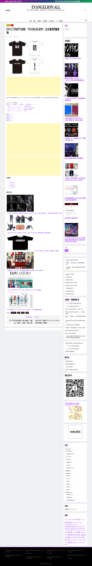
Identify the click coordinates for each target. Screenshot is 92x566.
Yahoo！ (76, 529)
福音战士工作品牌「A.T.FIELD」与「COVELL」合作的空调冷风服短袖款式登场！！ (74, 80)
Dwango (74, 519)
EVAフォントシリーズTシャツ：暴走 (17, 111)
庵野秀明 (70, 535)
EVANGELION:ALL (46, 7)
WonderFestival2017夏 (70, 528)
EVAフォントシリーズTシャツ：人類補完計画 (19, 106)
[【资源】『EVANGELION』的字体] (71, 56)
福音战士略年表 (69, 361)
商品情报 (8, 25)
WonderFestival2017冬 (80, 526)
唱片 (75, 532)
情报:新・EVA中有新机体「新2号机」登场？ (75, 327)
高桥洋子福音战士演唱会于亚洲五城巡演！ (74, 158)
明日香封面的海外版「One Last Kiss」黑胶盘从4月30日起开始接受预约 (75, 199)
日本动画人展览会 (76, 537)
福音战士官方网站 (70, 274)
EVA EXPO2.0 (82, 519)
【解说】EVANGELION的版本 (72, 260)
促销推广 (69, 462)
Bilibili (45, 21)
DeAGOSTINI (70, 519)
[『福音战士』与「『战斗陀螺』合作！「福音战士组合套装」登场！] (71, 136)
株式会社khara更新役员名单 (71, 218)
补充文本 (68, 268)
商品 (27, 312)
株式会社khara (69, 277)
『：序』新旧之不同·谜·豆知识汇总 (73, 303)
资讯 (12, 25)
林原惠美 (72, 540)
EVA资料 (68, 494)
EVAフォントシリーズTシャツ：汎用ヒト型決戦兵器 (21, 107)
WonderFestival (70, 526)
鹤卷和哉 (66, 544)
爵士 (82, 540)
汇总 (68, 478)
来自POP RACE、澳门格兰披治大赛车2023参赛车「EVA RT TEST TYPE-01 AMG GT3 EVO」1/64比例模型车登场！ (64, 1)
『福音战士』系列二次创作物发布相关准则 (75, 267)
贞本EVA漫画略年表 (70, 364)
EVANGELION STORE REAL (71, 282)
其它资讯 (69, 451)
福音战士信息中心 (70, 279)
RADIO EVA (68, 285)
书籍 (68, 481)
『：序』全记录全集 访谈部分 (72, 346)
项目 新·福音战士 (83, 542)
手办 (68, 456)
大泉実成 (82, 532)
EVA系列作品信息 (70, 291)
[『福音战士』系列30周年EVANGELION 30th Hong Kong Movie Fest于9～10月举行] (71, 176)
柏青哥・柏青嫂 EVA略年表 (72, 369)
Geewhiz (73, 522)
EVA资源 (68, 497)
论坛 (34, 21)
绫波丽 (69, 542)
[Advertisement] (33, 86)
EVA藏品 (68, 473)
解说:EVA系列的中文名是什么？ (73, 330)
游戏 (68, 459)
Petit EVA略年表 (69, 366)
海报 (68, 489)
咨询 (73, 532)
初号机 (69, 532)
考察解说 (68, 470)
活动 (68, 465)
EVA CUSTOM (74, 285)
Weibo (39, 21)
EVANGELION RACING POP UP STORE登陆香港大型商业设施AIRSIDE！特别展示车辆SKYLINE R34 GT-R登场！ (75, 240)
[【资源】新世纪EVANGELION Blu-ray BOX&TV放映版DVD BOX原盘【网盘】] (71, 116)
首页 (31, 21)
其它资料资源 (70, 500)
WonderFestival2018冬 (80, 528)
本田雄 (68, 540)
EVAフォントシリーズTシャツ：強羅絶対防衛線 (20, 109)
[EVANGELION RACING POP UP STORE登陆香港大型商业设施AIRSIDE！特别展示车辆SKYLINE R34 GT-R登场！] (71, 236)
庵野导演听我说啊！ (70, 351)
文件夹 (76, 535)
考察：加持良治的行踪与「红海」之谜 (74, 309)
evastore (13, 312)
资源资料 (68, 492)
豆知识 (78, 542)
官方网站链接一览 (70, 288)
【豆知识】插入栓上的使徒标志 (73, 324)
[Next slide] (86, 1)
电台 (66, 25)
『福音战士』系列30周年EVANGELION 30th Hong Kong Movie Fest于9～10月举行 (75, 179)
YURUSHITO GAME (72, 403)
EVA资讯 (68, 468)
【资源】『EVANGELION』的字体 (73, 58)
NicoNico (67, 524)
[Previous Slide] (84, 1)
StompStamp (77, 524)
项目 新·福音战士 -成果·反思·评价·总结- (74, 343)
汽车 (75, 540)
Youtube (51, 21)
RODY (73, 524)
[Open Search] (85, 10)
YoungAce (81, 529)
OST (71, 524)
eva (19, 312)
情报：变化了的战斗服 (71, 333)
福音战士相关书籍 (70, 293)
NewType (80, 522)
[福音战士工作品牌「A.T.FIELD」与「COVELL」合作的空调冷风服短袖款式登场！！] (71, 76)
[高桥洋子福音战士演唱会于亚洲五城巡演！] (71, 156)
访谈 (73, 542)
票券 (68, 484)
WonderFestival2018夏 (70, 529)
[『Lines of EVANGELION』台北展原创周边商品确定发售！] (71, 96)
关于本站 (60, 21)
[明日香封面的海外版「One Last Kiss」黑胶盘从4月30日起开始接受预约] (71, 196)
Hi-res (76, 522)
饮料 (68, 475)
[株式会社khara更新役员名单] (71, 216)
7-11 (66, 519)
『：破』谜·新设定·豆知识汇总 (72, 306)
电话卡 (68, 487)
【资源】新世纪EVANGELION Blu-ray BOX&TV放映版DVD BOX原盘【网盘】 (74, 119)
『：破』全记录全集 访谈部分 (72, 348)
